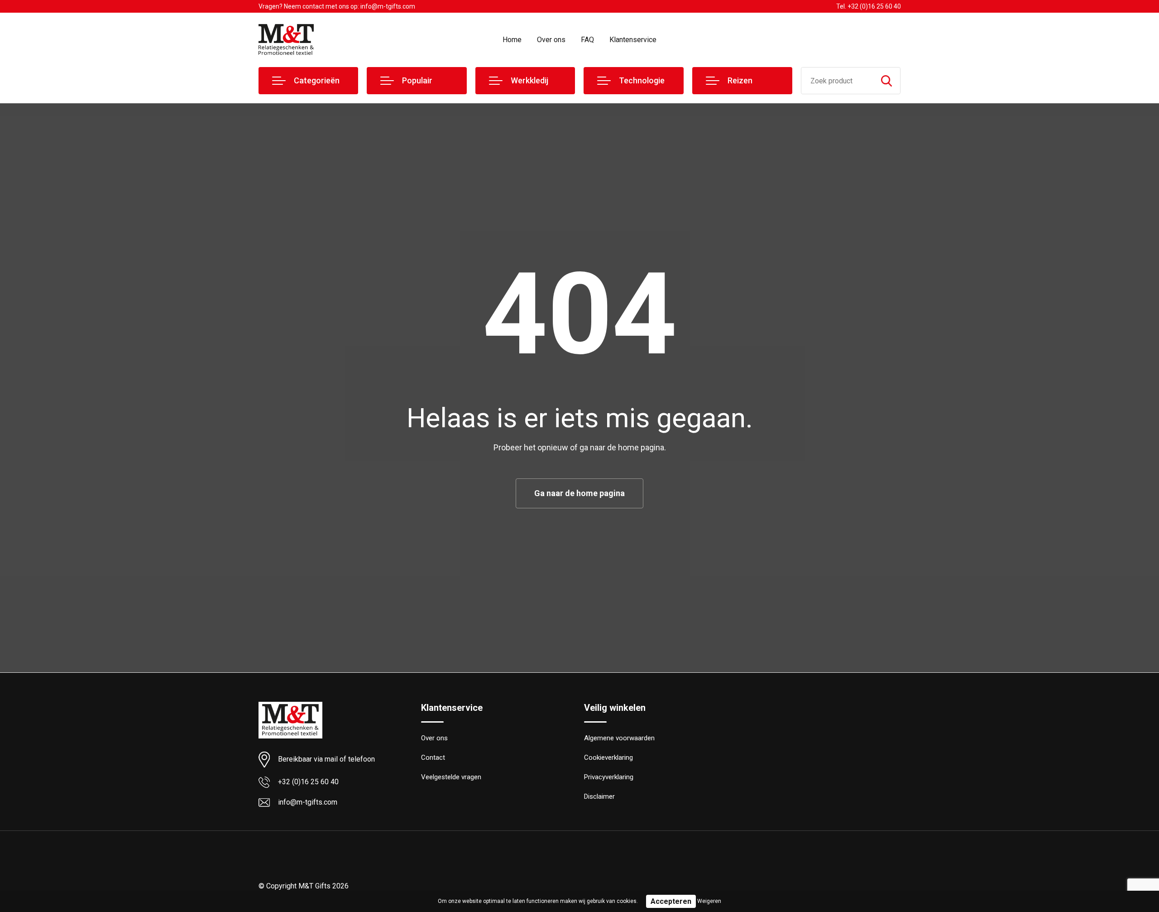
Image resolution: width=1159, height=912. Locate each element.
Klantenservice (632, 39)
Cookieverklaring (608, 757)
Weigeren (709, 901)
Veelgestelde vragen (451, 777)
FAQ (587, 39)
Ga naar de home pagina (579, 493)
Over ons (551, 39)
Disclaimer (599, 796)
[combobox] (837, 81)
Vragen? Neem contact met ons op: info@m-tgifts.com (337, 6)
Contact (433, 757)
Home (512, 39)
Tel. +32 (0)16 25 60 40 (868, 6)
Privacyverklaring (608, 777)
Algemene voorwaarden (619, 738)
